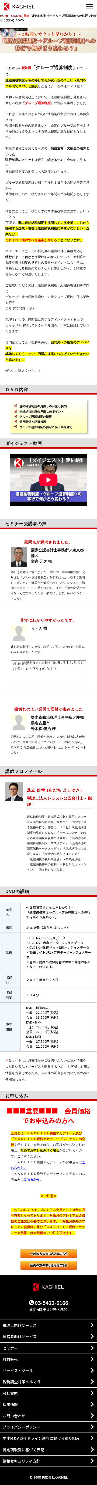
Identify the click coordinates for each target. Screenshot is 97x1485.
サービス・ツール (18, 1370)
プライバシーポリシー (21, 1427)
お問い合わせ (14, 1415)
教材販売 (10, 1359)
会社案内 (10, 1393)
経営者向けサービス (20, 1336)
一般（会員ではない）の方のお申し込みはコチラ (48, 1253)
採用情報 (10, 1404)
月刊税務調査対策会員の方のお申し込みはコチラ (48, 1265)
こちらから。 (33, 1179)
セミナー (10, 1348)
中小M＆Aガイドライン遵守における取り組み (41, 1438)
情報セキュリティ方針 (21, 1461)
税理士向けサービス (20, 1325)
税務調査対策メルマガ (21, 1381)
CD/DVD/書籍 (20, 15)
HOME (4, 15)
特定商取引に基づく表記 (23, 1449)
